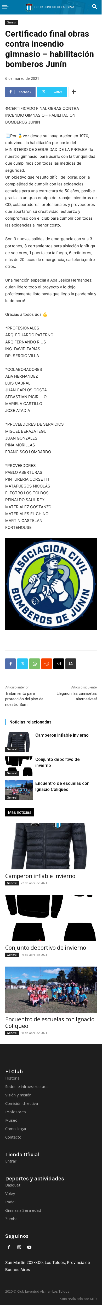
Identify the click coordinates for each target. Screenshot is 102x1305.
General (11, 22)
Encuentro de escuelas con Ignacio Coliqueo (49, 1023)
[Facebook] (10, 663)
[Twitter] (22, 663)
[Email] (58, 663)
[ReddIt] (46, 663)
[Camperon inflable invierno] (19, 742)
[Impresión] (70, 663)
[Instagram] (19, 1247)
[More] (73, 92)
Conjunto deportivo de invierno (45, 947)
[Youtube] (29, 1247)
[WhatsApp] (34, 663)
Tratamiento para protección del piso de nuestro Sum (24, 699)
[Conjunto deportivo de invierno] (19, 766)
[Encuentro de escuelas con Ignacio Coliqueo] (19, 790)
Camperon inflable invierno (62, 735)
